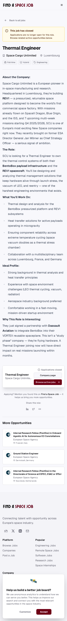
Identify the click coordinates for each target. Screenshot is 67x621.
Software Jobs (43, 555)
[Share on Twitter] (33, 409)
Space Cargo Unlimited (21, 55)
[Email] (27, 531)
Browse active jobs (46, 382)
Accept (44, 611)
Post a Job (8, 555)
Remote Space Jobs (47, 550)
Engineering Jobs (45, 545)
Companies (8, 550)
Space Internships (45, 565)
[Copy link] (40, 409)
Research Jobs (44, 560)
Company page (48, 375)
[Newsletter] (5, 531)
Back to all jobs (17, 20)
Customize (25, 611)
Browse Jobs (9, 545)
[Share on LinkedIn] (27, 409)
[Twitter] (13, 531)
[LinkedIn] (20, 531)
